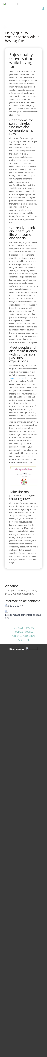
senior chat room (16, 378)
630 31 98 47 (15, 605)
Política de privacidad (23, 627)
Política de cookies (23, 632)
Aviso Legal (23, 640)
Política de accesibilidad (24, 636)
